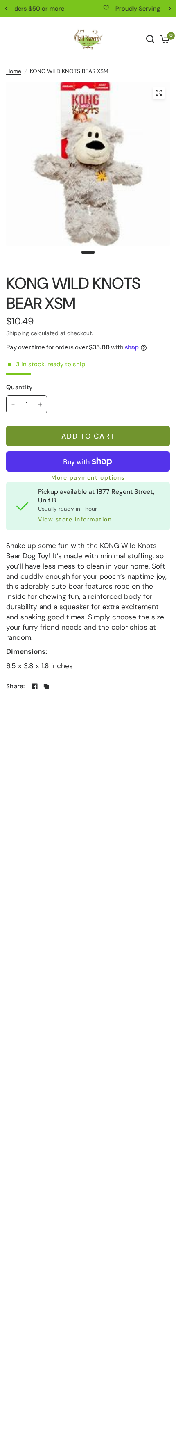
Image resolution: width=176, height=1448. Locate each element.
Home (13, 71)
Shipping (17, 333)
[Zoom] (159, 93)
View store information (75, 520)
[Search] (150, 39)
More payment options (87, 478)
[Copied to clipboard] (46, 686)
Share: (15, 686)
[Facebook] (35, 686)
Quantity (19, 387)
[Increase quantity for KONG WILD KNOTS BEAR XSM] (40, 404)
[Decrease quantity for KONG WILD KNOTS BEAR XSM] (13, 404)
